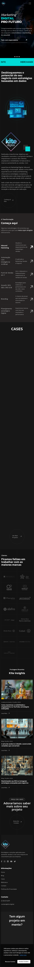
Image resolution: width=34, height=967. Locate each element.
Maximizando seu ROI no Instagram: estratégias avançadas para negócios (14, 782)
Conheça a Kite (7, 200)
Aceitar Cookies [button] (24, 961)
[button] (15, 57)
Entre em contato (16, 822)
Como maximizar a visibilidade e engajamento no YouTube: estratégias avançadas (15, 707)
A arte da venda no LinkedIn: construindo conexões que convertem (16, 745)
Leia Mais (4, 713)
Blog (2, 741)
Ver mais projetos (15, 536)
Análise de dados (6, 702)
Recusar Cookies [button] (10, 961)
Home (3, 872)
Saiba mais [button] (23, 955)
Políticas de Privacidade (9, 889)
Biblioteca (4, 882)
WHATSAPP (6, 901)
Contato (3, 886)
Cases (3, 879)
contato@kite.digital (7, 904)
